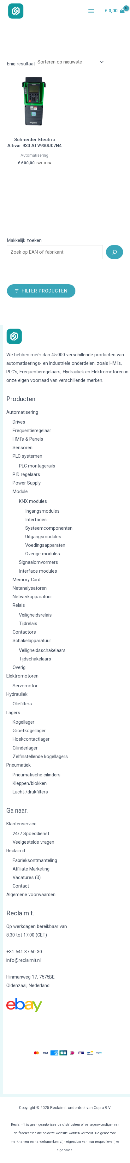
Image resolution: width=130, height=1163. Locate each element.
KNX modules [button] (33, 501)
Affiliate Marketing (31, 869)
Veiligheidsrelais (35, 615)
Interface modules (38, 571)
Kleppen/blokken (30, 783)
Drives (19, 422)
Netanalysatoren (30, 588)
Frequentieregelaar (32, 430)
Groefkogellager (29, 730)
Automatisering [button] (22, 412)
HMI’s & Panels (28, 439)
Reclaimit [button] (15, 850)
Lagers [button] (13, 712)
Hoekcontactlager (31, 739)
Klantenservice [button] (21, 824)
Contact (21, 886)
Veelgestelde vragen (33, 842)
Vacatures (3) (27, 877)
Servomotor (25, 686)
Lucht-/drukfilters (30, 792)
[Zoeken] (114, 252)
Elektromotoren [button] (22, 676)
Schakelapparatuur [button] (32, 640)
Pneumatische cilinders (37, 775)
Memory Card (26, 579)
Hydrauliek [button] (16, 694)
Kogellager (23, 722)
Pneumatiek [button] (18, 765)
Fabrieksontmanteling (35, 860)
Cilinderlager (25, 748)
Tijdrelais (28, 623)
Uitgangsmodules (43, 536)
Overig (19, 667)
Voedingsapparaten (45, 545)
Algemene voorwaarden (31, 894)
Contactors (24, 632)
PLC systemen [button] (27, 456)
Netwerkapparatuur (32, 597)
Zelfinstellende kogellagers (40, 756)
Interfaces (36, 519)
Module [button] (20, 491)
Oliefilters (22, 704)
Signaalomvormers (38, 562)
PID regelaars (26, 474)
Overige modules (42, 554)
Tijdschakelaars (35, 659)
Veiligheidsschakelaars (42, 650)
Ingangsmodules (42, 511)
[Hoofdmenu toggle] (91, 11)
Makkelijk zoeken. (25, 240)
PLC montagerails (37, 466)
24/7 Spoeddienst (31, 833)
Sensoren (22, 447)
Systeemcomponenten (49, 528)
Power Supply (27, 483)
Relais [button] (19, 605)
